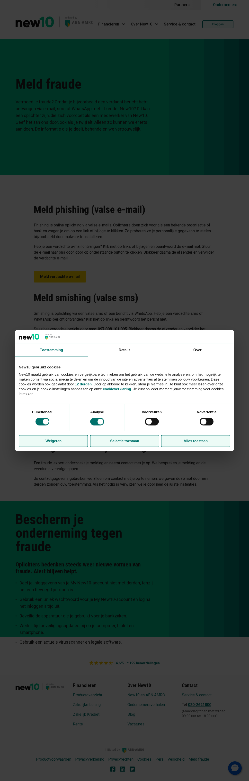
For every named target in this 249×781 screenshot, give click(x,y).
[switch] (152, 421)
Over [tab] (197, 350)
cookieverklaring (117, 389)
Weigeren (53, 441)
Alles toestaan (196, 441)
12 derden (83, 384)
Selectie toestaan (124, 441)
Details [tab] (125, 350)
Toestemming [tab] (51, 350)
